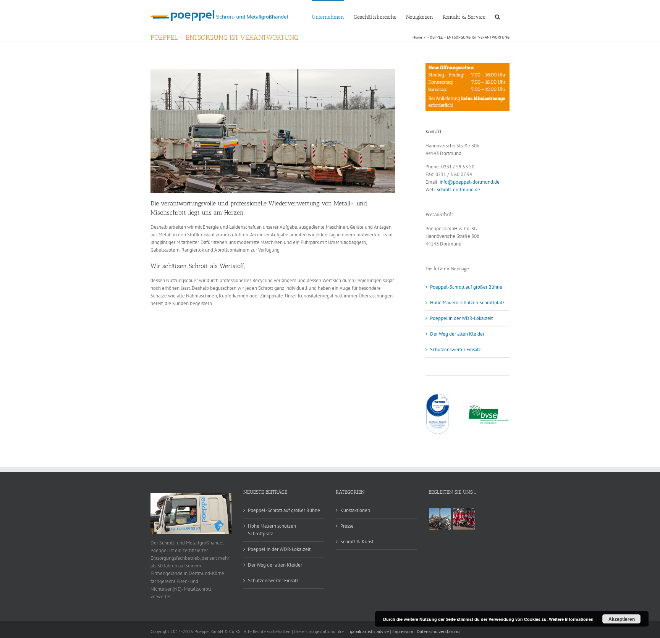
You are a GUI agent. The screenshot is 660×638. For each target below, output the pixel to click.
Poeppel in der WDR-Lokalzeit (461, 318)
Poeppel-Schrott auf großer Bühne (466, 287)
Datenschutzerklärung (438, 631)
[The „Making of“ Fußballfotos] (464, 519)
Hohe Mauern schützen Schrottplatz (467, 302)
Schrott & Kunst (357, 541)
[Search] (497, 16)
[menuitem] (333, 16)
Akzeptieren (621, 618)
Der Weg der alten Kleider (457, 334)
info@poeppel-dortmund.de (470, 182)
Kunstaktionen (355, 510)
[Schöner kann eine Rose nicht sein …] (440, 519)
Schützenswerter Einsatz (455, 349)
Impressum (402, 631)
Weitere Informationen (571, 619)
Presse (347, 526)
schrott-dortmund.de (458, 189)
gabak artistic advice (370, 631)
